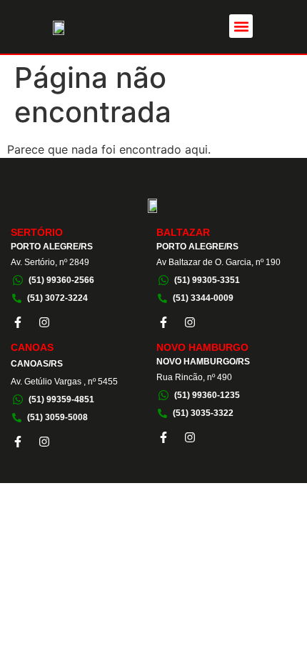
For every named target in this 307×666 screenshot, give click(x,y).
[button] (241, 26)
